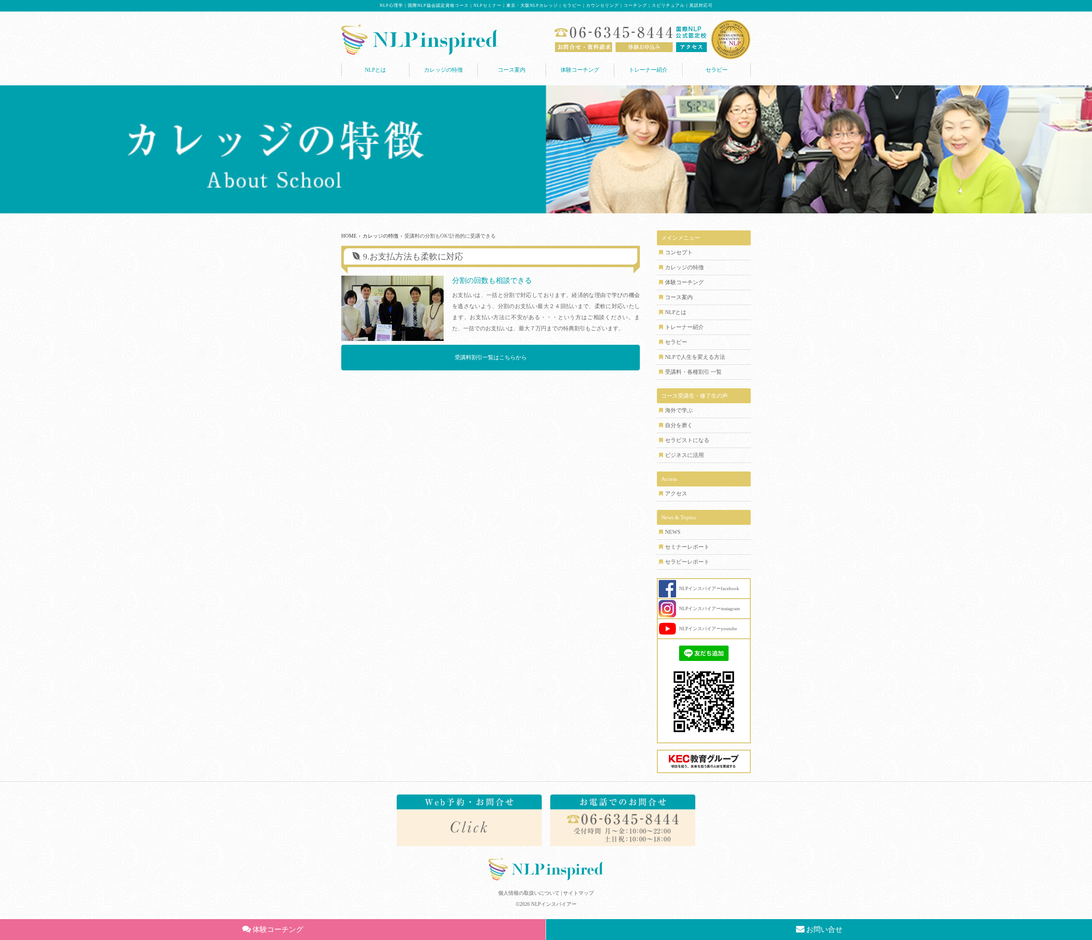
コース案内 (512, 70)
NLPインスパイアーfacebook (709, 588)
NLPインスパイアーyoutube (708, 628)
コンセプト (679, 252)
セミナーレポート (687, 547)
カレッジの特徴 (443, 70)
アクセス (676, 493)
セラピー (717, 70)
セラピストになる (687, 440)
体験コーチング (580, 70)
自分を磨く (679, 425)
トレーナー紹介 (648, 70)
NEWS (672, 532)
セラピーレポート (687, 562)
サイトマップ (578, 893)
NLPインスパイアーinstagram (709, 608)
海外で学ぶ (679, 410)
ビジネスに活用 (684, 455)
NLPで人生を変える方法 (695, 357)
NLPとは (375, 70)
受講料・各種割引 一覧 (693, 372)
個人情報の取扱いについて (529, 893)
